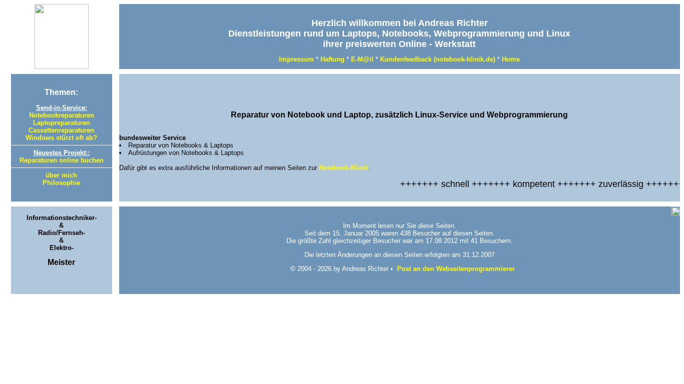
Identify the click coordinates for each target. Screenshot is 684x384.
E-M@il (362, 59)
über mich (61, 175)
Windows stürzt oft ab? (61, 138)
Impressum (296, 59)
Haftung (332, 59)
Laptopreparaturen (61, 122)
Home (511, 59)
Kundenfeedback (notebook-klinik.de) (437, 59)
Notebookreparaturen (61, 115)
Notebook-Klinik (344, 168)
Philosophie (61, 182)
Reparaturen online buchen (62, 160)
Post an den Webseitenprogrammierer (456, 268)
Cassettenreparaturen (61, 130)
